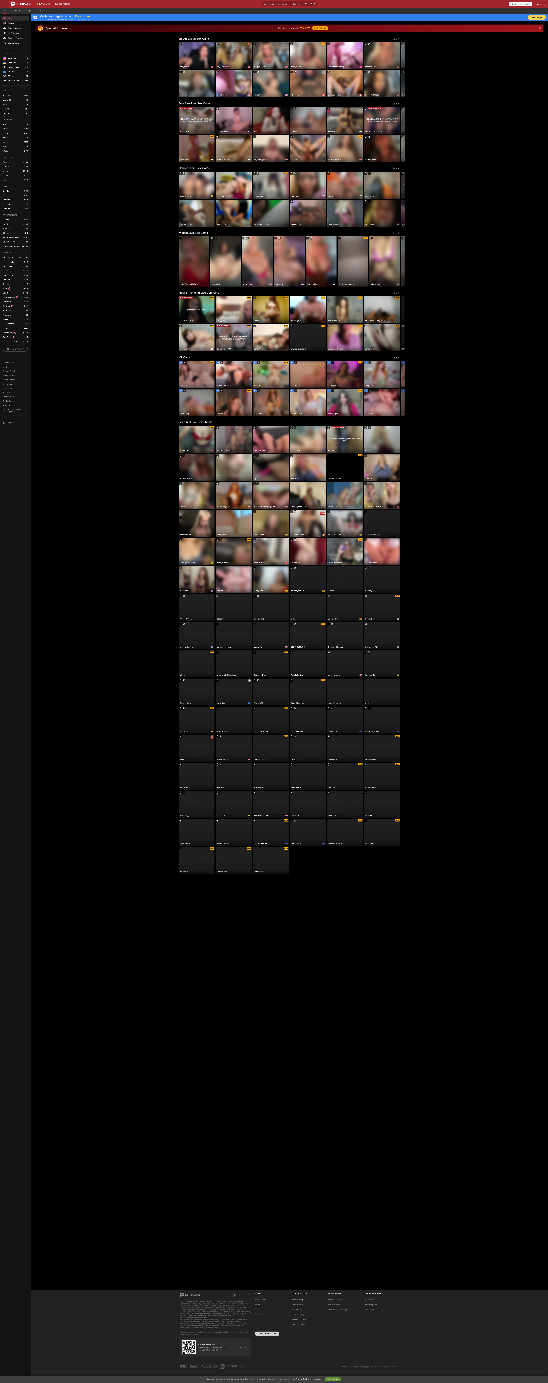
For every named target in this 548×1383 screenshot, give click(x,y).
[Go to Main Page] (21, 4)
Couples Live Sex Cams (194, 168)
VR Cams (185, 357)
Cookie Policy (302, 1379)
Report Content (9, 380)
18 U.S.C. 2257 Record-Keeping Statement (12, 411)
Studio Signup (9, 401)
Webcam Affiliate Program (338, 1310)
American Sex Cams (196, 38)
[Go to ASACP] (194, 1366)
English (239, 1295)
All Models (7, 405)
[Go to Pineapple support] (223, 1366)
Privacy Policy (9, 388)
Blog (5, 367)
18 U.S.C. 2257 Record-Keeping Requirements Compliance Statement (370, 1367)
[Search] (294, 4)
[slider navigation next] (397, 69)
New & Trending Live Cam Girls (199, 292)
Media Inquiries (9, 384)
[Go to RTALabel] (183, 1366)
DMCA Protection (372, 1310)
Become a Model (10, 397)
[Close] (540, 28)
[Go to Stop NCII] (236, 1366)
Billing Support (9, 375)
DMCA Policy (297, 1310)
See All (396, 39)
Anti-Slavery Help (299, 1325)
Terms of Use (8, 393)
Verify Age (537, 17)
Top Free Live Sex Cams (194, 103)
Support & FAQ (9, 371)
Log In (539, 4)
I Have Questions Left (267, 1334)
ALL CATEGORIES (17, 349)
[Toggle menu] (4, 4)
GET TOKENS (320, 28)
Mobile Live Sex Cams (193, 232)
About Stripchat (9, 363)
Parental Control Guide (301, 1320)
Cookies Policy (298, 1315)
